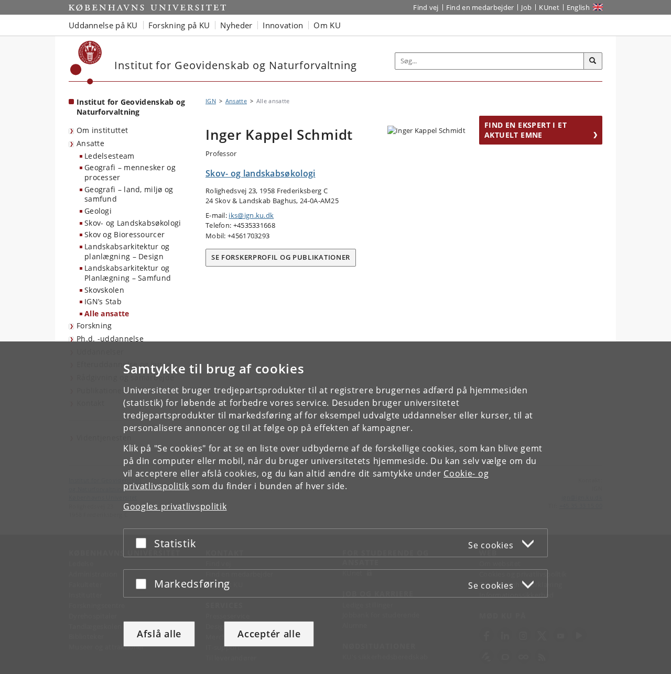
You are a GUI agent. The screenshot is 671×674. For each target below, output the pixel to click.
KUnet (549, 7)
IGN (210, 101)
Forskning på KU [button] (179, 25)
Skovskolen (104, 290)
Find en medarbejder (480, 7)
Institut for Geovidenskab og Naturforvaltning (131, 107)
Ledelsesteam (109, 156)
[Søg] (592, 61)
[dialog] (335, 507)
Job (526, 7)
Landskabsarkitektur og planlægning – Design (127, 251)
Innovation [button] (283, 25)
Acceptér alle (268, 633)
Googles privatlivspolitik (175, 506)
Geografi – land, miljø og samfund (129, 194)
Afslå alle (159, 633)
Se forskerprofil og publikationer (280, 257)
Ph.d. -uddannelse (110, 339)
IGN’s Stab (103, 301)
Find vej (425, 7)
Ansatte (90, 143)
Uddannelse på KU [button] (103, 25)
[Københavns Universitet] (86, 62)
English (578, 7)
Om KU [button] (327, 25)
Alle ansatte (106, 313)
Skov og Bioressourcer (124, 234)
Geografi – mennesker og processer (130, 172)
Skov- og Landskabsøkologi (132, 223)
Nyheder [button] (236, 25)
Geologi (98, 211)
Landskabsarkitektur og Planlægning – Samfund (127, 273)
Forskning (94, 325)
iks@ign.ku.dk (251, 215)
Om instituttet (102, 130)
